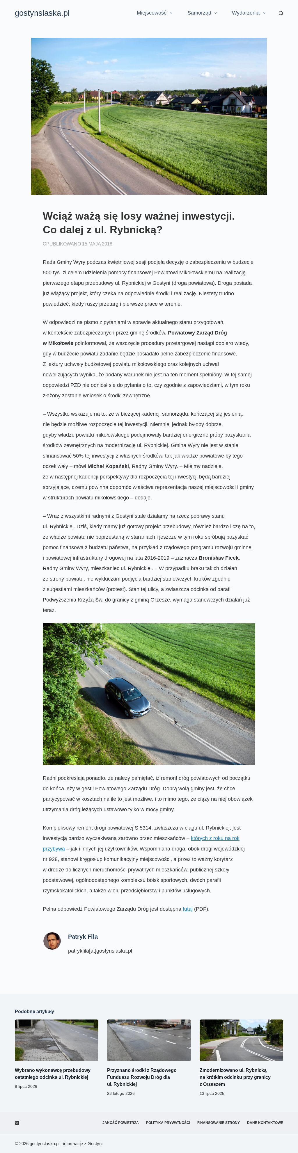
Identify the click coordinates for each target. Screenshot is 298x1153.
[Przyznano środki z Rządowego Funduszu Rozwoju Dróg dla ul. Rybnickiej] (149, 1040)
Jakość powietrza (120, 1123)
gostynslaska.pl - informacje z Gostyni (66, 1143)
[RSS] (17, 1123)
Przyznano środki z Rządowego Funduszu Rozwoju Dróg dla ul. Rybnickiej (142, 1077)
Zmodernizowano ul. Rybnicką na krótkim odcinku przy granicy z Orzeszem (235, 1077)
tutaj (188, 909)
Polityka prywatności (168, 1123)
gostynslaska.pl (42, 13)
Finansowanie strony (218, 1123)
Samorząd (199, 13)
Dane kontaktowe (265, 1123)
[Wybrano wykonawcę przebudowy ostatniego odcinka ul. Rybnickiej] (56, 1040)
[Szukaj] (281, 13)
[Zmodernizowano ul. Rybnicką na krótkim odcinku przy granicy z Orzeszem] (241, 1040)
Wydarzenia (246, 13)
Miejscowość (151, 13)
